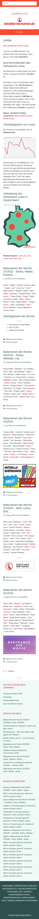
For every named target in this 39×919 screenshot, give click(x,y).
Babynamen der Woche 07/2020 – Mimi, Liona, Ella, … (17, 508)
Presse (32, 886)
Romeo (6, 119)
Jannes (22, 397)
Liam (15, 258)
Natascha (18, 606)
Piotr (5, 623)
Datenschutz (9, 889)
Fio (14, 388)
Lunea (21, 525)
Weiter (12, 671)
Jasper (31, 536)
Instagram (32, 900)
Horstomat (7, 697)
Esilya (12, 454)
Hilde (12, 432)
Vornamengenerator (11, 700)
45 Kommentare (11, 580)
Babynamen (28, 897)
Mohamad (23, 116)
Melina (23, 541)
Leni (10, 258)
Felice (30, 394)
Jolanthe (6, 550)
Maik (17, 116)
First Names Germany (13, 900)
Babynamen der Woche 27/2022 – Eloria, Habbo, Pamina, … (18, 271)
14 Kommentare (11, 662)
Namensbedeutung (19, 895)
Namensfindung (12, 897)
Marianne (31, 388)
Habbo (12, 285)
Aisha (24, 377)
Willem (24, 302)
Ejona (27, 547)
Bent (28, 305)
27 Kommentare (11, 495)
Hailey (32, 451)
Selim (12, 119)
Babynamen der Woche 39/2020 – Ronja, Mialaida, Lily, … (17, 355)
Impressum (21, 886)
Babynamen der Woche (14, 339)
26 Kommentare (11, 409)
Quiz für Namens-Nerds (13, 704)
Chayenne (7, 609)
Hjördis (6, 541)
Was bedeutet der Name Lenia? (16, 46)
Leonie (6, 258)
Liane (5, 615)
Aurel (15, 629)
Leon (20, 256)
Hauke (5, 296)
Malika (32, 544)
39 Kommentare (11, 342)
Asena (5, 305)
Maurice (30, 457)
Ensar (29, 446)
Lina (24, 256)
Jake (5, 620)
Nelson (7, 383)
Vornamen (7, 886)
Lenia (5, 527)
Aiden (28, 530)
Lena (29, 256)
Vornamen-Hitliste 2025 (12, 694)
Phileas (24, 454)
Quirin (30, 116)
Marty (21, 299)
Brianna (28, 285)
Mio (32, 435)
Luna (19, 258)
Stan (23, 533)
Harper (19, 385)
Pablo (25, 443)
